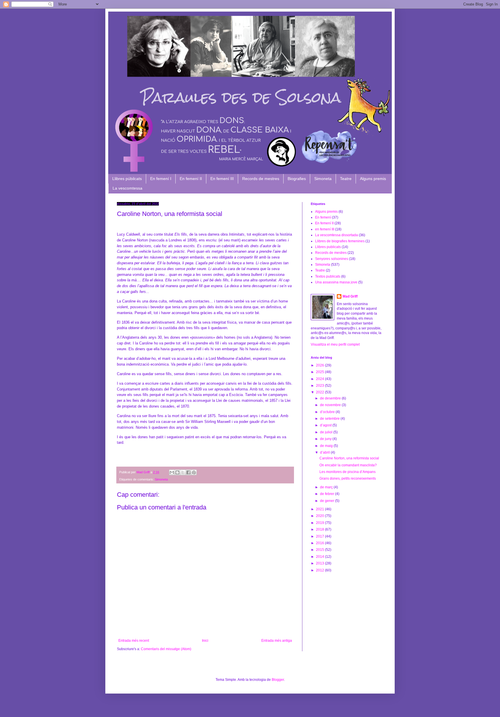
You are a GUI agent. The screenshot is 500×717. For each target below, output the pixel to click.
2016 (320, 543)
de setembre (330, 419)
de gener (327, 501)
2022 (320, 392)
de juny (326, 439)
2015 (320, 550)
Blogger (278, 680)
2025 (320, 372)
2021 (320, 509)
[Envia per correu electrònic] (172, 472)
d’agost (326, 425)
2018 (320, 529)
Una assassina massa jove (336, 282)
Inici (205, 641)
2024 (320, 379)
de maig (327, 446)
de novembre (331, 405)
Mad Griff (350, 296)
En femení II (191, 178)
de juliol (326, 432)
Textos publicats (327, 276)
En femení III (222, 178)
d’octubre (328, 412)
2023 (320, 386)
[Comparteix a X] (183, 472)
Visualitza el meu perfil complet (335, 344)
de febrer (327, 494)
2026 (320, 365)
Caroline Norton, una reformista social (349, 458)
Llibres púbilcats (127, 178)
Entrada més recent (133, 641)
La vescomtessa (127, 188)
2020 (320, 516)
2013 (320, 563)
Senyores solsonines (331, 259)
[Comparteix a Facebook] (188, 472)
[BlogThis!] (177, 472)
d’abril (325, 452)
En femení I (160, 178)
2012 (320, 570)
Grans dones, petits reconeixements (347, 478)
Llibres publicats (328, 247)
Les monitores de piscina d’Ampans (347, 472)
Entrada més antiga (276, 641)
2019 (320, 523)
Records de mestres (260, 178)
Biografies (297, 178)
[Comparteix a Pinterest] (194, 472)
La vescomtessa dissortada (336, 235)
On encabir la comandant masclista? (348, 465)
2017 (320, 536)
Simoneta (323, 178)
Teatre (346, 178)
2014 (320, 557)
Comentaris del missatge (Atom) (166, 649)
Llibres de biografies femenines (340, 241)
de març (327, 487)
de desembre (331, 398)
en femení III (324, 229)
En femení (323, 217)
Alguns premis (373, 178)
